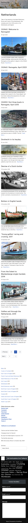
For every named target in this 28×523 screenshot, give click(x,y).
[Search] (25, 4)
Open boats (5, 472)
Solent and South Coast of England (10, 396)
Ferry (7, 466)
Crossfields (13, 464)
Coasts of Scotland (6, 371)
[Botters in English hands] (14, 215)
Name (6, 486)
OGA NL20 (18, 470)
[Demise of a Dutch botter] (14, 180)
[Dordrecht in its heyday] (14, 149)
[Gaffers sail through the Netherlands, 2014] (14, 327)
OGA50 (19, 468)
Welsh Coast (4, 401)
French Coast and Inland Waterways (10, 376)
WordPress (19, 521)
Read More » (8, 63)
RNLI (2, 474)
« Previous (4, 352)
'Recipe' (3, 415)
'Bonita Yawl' (4, 408)
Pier (15, 472)
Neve (7, 521)
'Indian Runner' (5, 413)
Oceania (3, 394)
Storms (8, 474)
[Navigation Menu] (20, 4)
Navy (10, 468)
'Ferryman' (4, 412)
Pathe (11, 472)
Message (4, 501)
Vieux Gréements (16, 474)
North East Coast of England (8, 389)
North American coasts (7, 386)
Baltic (2, 368)
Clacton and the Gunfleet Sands (9, 430)
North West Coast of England (8, 391)
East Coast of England (7, 373)
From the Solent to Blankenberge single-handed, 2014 (13, 274)
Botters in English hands (11, 201)
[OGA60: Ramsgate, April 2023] (14, 81)
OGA (13, 468)
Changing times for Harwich (8, 433)
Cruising (21, 464)
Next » (3, 356)
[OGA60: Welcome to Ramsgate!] (14, 46)
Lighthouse (19, 466)
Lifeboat (13, 466)
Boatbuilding (5, 464)
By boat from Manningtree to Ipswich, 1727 (12, 435)
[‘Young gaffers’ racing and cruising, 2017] (14, 250)
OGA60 (5, 470)
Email (6, 494)
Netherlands (4, 383)
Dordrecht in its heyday (11, 139)
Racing (19, 472)
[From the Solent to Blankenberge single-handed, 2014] (14, 290)
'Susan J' (3, 421)
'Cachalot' (4, 410)
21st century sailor (6, 462)
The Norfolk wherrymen (7, 438)
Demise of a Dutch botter (11, 166)
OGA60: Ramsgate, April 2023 (14, 67)
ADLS (14, 462)
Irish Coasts (4, 381)
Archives (3, 445)
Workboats (6, 476)
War (22, 474)
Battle (17, 462)
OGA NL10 (11, 470)
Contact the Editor (14, 481)
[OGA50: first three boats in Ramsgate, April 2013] (14, 118)
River (25, 472)
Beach (21, 462)
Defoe (3, 466)
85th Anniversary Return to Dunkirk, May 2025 (13, 440)
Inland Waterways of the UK (8, 378)
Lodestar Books (4, 468)
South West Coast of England (8, 399)
